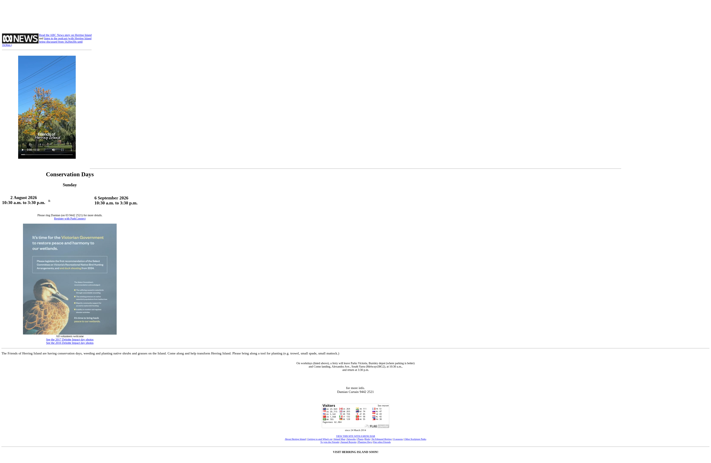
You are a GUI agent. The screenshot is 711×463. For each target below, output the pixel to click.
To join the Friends (329, 442)
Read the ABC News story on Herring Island (65, 35)
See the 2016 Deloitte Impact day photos (70, 342)
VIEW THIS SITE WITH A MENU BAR (355, 436)
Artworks (351, 439)
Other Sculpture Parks (415, 439)
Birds (367, 439)
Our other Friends (382, 442)
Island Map (339, 439)
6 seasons (398, 439)
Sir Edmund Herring (381, 439)
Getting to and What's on (319, 439)
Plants (360, 439)
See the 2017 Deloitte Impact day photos (70, 339)
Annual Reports (348, 442)
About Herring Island (295, 439)
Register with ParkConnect (70, 218)
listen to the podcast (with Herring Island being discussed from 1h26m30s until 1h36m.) (46, 42)
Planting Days (365, 442)
